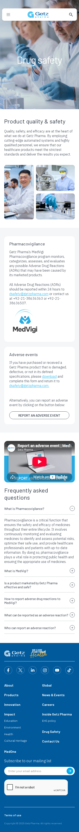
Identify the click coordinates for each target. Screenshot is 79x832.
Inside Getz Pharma (57, 714)
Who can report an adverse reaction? (30, 628)
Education (10, 721)
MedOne (10, 751)
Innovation (12, 704)
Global (47, 685)
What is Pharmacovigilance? (24, 509)
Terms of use (12, 815)
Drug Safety (51, 732)
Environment (12, 727)
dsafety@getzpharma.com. (29, 386)
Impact (9, 714)
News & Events (53, 695)
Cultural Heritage (15, 741)
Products (11, 695)
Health (8, 734)
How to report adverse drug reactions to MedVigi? (32, 601)
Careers (48, 704)
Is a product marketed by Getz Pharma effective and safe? (31, 585)
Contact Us (50, 741)
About (8, 685)
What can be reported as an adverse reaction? (36, 615)
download (49, 376)
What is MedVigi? (16, 571)
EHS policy (49, 721)
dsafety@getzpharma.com (28, 294)
